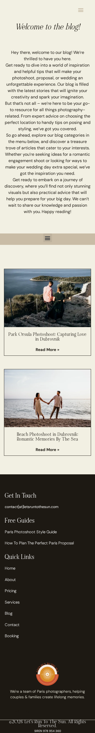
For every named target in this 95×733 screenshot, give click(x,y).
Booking (12, 636)
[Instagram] (17, 711)
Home (10, 568)
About (10, 579)
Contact (12, 624)
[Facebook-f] (7, 711)
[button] (80, 9)
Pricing (10, 590)
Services (12, 602)
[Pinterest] (27, 711)
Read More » (47, 349)
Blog (8, 613)
